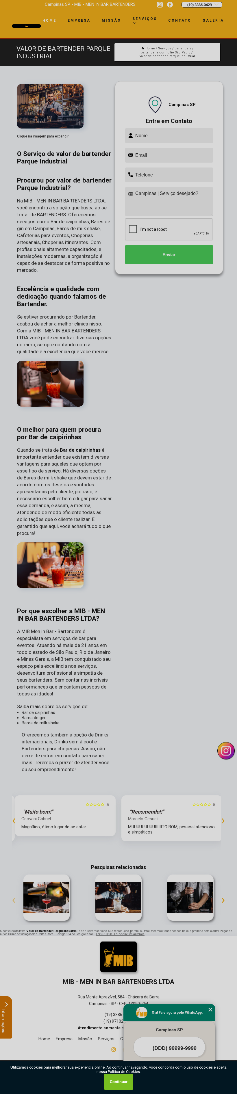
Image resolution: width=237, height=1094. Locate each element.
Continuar (118, 1082)
